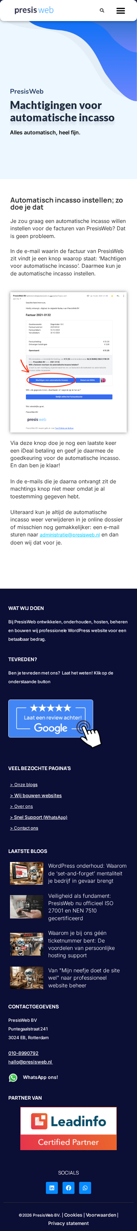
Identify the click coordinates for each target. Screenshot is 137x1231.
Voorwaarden (101, 1215)
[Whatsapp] (85, 1188)
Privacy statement (68, 1223)
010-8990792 (23, 1053)
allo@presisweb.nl (31, 1062)
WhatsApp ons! (41, 1077)
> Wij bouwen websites (36, 795)
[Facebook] (68, 1188)
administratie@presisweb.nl (70, 534)
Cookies (73, 1215)
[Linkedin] (52, 1188)
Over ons (23, 806)
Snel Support (28, 817)
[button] (102, 11)
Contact (22, 828)
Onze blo (23, 784)
